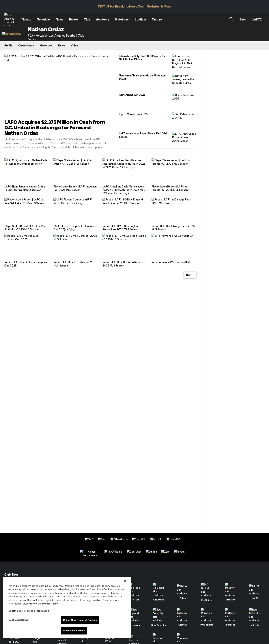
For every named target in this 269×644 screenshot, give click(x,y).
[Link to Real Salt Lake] (254, 615)
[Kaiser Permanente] (90, 555)
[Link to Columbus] (158, 590)
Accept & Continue (74, 630)
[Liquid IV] (173, 539)
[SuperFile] (139, 539)
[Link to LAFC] (254, 589)
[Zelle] (165, 551)
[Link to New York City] (158, 615)
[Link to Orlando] (182, 615)
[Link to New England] (134, 615)
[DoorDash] (134, 551)
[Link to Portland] (230, 615)
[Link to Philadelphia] (206, 615)
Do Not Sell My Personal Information (28, 610)
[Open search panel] (231, 19)
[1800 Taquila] (113, 551)
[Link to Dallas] (182, 589)
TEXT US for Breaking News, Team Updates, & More (134, 6)
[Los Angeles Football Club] (10, 19)
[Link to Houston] (230, 590)
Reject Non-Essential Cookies (80, 620)
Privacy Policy (50, 603)
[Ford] (102, 539)
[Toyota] (179, 551)
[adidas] (151, 551)
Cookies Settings (18, 619)
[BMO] (89, 539)
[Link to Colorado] (134, 590)
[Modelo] (156, 539)
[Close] (125, 581)
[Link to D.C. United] (206, 590)
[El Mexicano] (119, 539)
